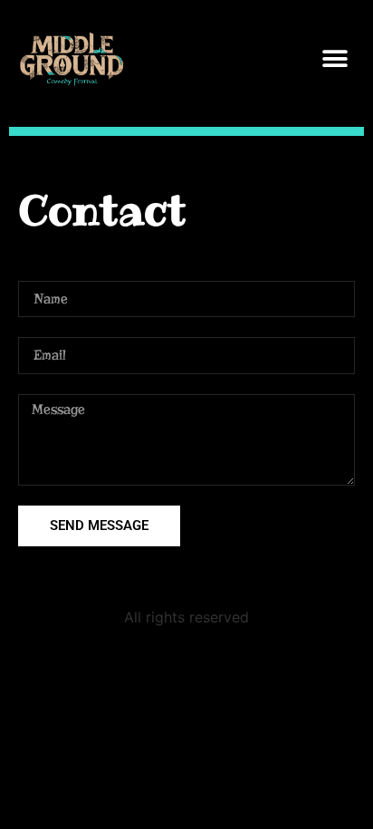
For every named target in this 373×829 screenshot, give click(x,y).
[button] (334, 59)
